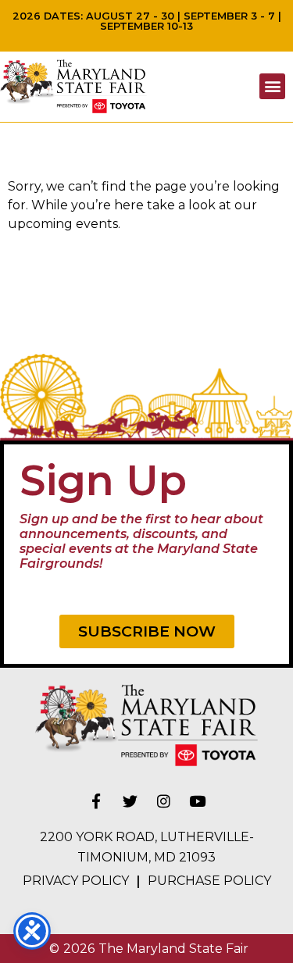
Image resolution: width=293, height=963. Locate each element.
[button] (272, 86)
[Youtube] (197, 800)
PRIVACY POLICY (76, 880)
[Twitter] (130, 800)
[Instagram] (163, 800)
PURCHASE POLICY (209, 880)
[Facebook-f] (96, 800)
